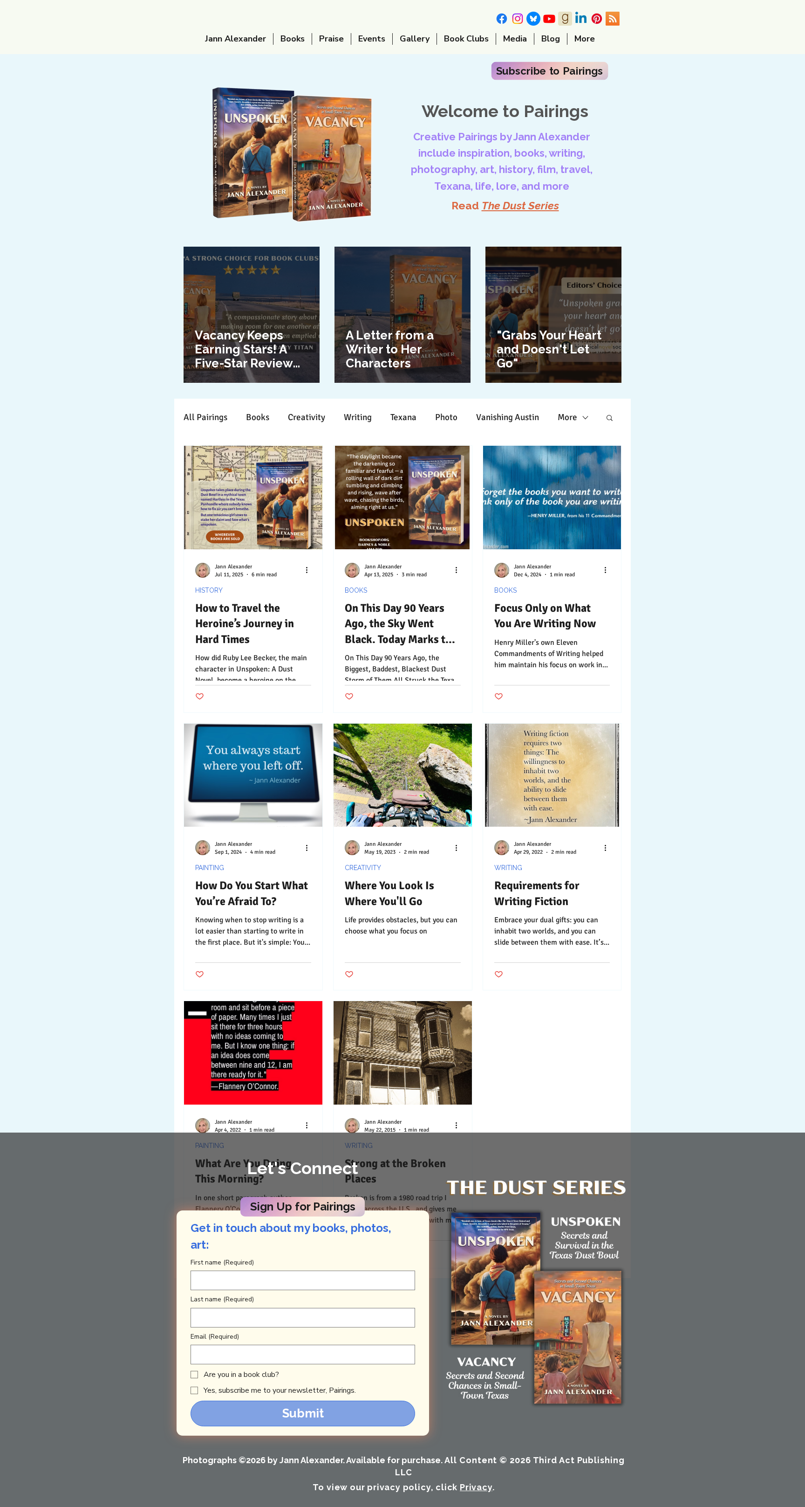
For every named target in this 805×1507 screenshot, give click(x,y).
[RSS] (613, 19)
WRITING (508, 867)
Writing (358, 417)
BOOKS (356, 590)
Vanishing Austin (507, 417)
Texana (403, 417)
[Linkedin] (581, 19)
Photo (446, 417)
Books (257, 417)
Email (215, 1336)
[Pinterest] (597, 19)
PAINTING (209, 867)
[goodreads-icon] (565, 19)
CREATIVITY (363, 867)
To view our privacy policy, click (402, 1487)
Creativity (306, 417)
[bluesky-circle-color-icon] (533, 19)
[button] (550, 71)
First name (222, 1262)
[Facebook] (502, 19)
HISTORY (209, 590)
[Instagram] (518, 19)
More (567, 417)
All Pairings (205, 417)
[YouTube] (549, 19)
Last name (222, 1299)
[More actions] (309, 570)
